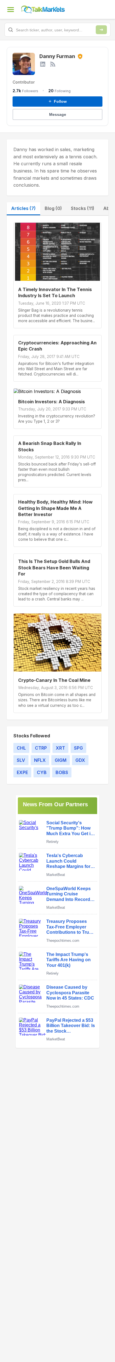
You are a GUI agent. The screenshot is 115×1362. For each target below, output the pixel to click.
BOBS (62, 772)
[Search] (101, 29)
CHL (21, 748)
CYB (42, 772)
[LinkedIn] (42, 64)
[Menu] (10, 9)
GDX (80, 760)
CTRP (41, 748)
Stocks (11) (82, 208)
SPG (78, 748)
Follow (58, 101)
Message (57, 114)
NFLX (40, 760)
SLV (21, 760)
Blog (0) (53, 208)
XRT (60, 748)
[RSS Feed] (52, 64)
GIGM (60, 760)
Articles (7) (23, 208)
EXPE (22, 772)
